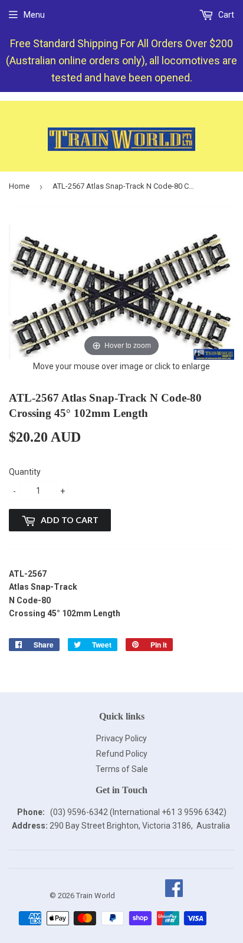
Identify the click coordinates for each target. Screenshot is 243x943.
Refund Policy (121, 753)
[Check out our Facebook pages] (173, 895)
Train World (95, 895)
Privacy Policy (121, 738)
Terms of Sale (122, 769)
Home (19, 186)
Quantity (25, 472)
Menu (34, 14)
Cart (225, 14)
